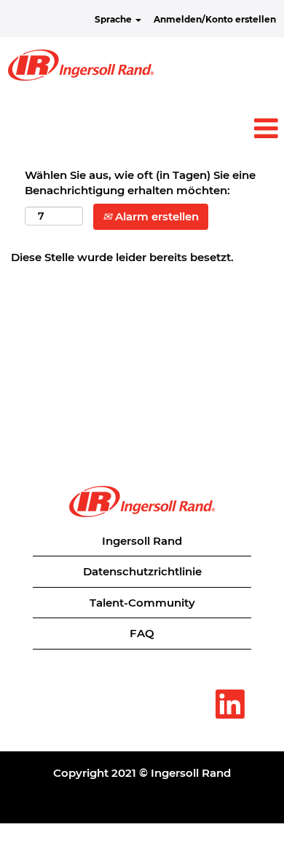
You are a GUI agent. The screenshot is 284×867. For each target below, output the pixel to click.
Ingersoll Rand (142, 541)
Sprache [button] (114, 19)
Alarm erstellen (155, 216)
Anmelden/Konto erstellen (215, 19)
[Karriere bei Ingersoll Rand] (80, 65)
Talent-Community (142, 603)
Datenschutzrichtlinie (142, 571)
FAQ (142, 633)
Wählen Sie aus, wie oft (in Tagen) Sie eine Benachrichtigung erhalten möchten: (140, 182)
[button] (142, 128)
